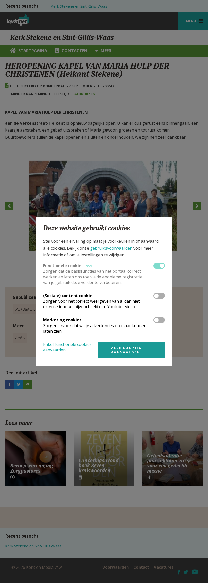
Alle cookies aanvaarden (126, 349)
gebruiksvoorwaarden (111, 248)
